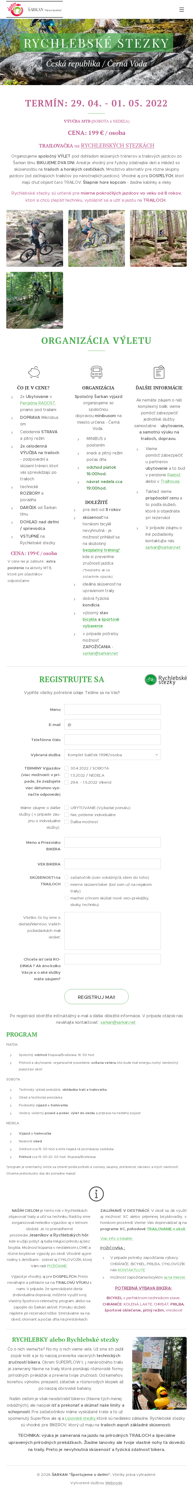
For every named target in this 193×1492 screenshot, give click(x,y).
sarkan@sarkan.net (100, 653)
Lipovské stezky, (81, 1418)
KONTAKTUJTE (131, 1269)
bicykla (90, 619)
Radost (174, 474)
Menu (182, 9)
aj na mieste (175, 1277)
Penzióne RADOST (37, 403)
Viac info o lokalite (116, 1238)
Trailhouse (170, 481)
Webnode (114, 1483)
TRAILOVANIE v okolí (166, 1228)
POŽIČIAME (57, 1265)
